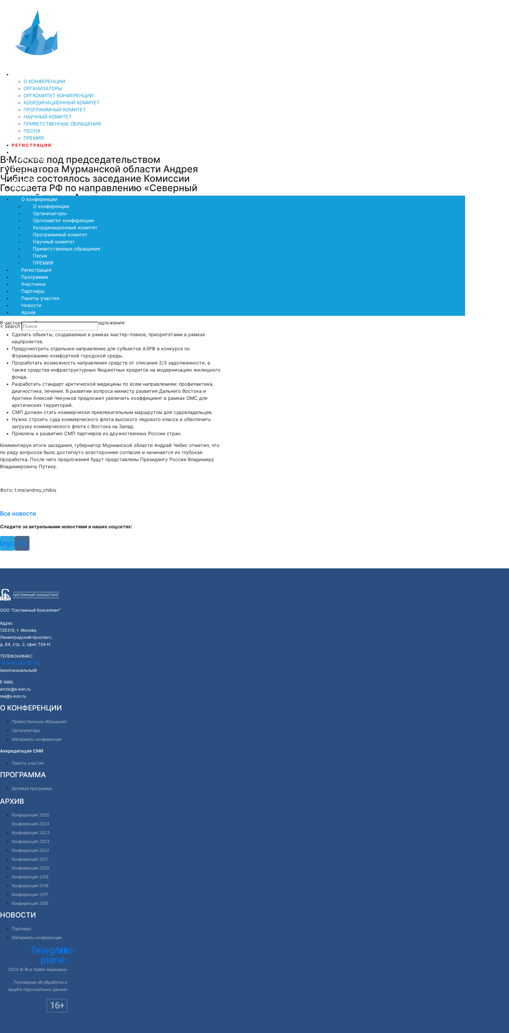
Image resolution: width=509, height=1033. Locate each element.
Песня (32, 131)
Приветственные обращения (62, 124)
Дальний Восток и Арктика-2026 (84, 66)
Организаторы (43, 88)
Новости (25, 180)
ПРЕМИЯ (34, 138)
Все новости (18, 513)
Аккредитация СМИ (21, 751)
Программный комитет (55, 110)
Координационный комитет (62, 102)
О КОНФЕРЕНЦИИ (31, 708)
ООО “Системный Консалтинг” (30, 610)
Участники (29, 159)
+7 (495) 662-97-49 (20, 663)
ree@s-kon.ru (13, 696)
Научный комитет (48, 117)
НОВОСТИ (18, 915)
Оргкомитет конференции (58, 95)
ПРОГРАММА (23, 774)
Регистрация (32, 145)
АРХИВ (12, 801)
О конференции (35, 74)
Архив (21, 187)
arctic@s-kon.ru (15, 689)
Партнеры (27, 166)
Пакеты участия (37, 173)
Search (12, 326)
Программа (29, 152)
